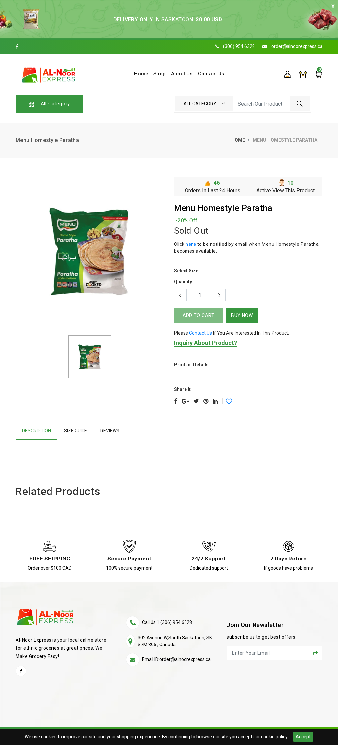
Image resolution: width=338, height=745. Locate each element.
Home (238, 140)
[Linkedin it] (215, 401)
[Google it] (185, 401)
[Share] (175, 401)
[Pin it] (205, 401)
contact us (200, 333)
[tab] (36, 430)
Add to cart (199, 315)
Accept (303, 736)
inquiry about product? (205, 342)
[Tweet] (196, 401)
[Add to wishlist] (225, 402)
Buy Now (242, 315)
